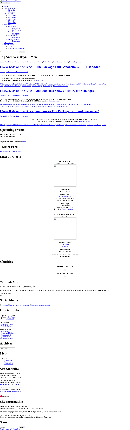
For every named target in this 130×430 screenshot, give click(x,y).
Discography (12, 12)
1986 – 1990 (12, 23)
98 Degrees (3, 84)
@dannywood (5, 337)
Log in (6, 358)
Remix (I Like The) (87, 125)
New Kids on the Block (11, 8)
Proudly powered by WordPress (10, 429)
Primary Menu (5, 3)
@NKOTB (10, 319)
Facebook (8, 384)
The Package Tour (75, 62)
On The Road (8, 14)
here (24, 142)
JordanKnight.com (7, 326)
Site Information (9, 44)
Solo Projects (8, 24)
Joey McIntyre (12, 32)
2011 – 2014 (12, 17)
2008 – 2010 (12, 19)
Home (6, 6)
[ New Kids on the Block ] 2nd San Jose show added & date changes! (47, 90)
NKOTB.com (11, 317)
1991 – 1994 (12, 21)
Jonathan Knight (37, 62)
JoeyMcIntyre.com (7, 324)
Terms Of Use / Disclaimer (16, 48)
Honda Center (45, 84)
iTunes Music (65, 244)
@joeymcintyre (6, 331)
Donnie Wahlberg (14, 39)
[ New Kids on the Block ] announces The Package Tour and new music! (49, 111)
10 (1, 125)
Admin (13, 72)
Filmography (16, 41)
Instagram (17, 384)
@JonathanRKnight (7, 333)
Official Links (8, 43)
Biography (11, 10)
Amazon (65, 246)
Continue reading (39, 80)
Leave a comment (22, 72)
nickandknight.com (65, 196)
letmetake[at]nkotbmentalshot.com (11, 391)
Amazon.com (71, 209)
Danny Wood (12, 35)
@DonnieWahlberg (7, 338)
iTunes (64, 209)
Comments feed (9, 362)
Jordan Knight (12, 26)
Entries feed (8, 360)
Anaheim (10, 84)
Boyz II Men (17, 84)
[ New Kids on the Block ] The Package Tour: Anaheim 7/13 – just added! (50, 67)
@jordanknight (6, 335)
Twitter (2, 384)
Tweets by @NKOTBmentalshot (10, 151)
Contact (10, 46)
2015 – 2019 (12, 15)
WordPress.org (9, 364)
